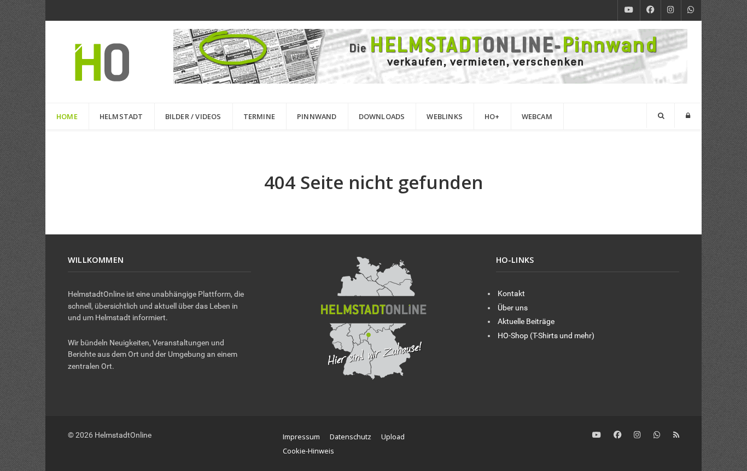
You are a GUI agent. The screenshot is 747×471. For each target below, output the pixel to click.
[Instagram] (671, 10)
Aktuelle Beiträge (526, 321)
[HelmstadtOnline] (102, 61)
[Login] (688, 115)
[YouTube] (628, 10)
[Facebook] (650, 10)
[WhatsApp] (691, 10)
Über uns (513, 308)
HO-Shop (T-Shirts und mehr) (546, 335)
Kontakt (511, 293)
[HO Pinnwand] (430, 55)
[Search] (660, 115)
